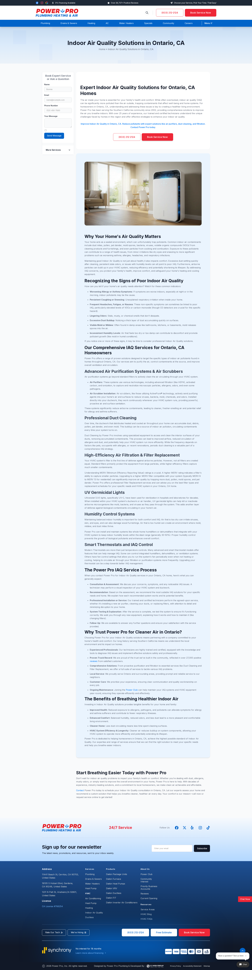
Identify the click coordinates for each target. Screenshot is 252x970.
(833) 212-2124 (169, 12)
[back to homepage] (57, 13)
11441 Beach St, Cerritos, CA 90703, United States (60, 876)
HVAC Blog (146, 914)
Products (110, 869)
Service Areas (148, 909)
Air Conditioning (93, 898)
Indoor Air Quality (94, 912)
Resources (146, 904)
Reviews (145, 893)
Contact (80, 790)
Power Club (132, 690)
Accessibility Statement (192, 966)
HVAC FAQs (146, 919)
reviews (94, 661)
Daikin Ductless (113, 893)
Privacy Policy (175, 966)
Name (47, 84)
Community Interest (146, 880)
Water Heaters (92, 883)
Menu (207, 23)
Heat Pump (90, 888)
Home (102, 49)
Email (46, 95)
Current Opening (149, 898)
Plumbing (89, 874)
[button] (208, 23)
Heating (89, 908)
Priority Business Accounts (149, 887)
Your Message (50, 116)
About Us (145, 869)
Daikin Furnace (113, 879)
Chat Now (245, 899)
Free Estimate (164, 932)
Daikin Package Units (116, 874)
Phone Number (51, 105)
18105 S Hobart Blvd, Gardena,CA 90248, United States (57, 885)
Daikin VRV (111, 888)
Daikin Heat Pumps (115, 883)
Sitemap (207, 966)
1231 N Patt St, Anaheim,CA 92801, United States (59, 894)
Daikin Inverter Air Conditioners (121, 902)
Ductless (89, 917)
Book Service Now (200, 12)
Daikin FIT (111, 897)
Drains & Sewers (93, 879)
